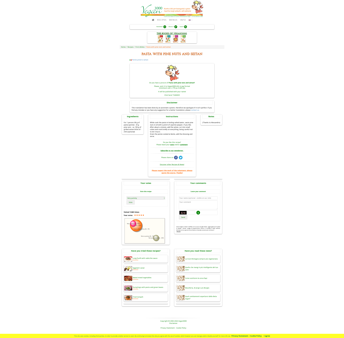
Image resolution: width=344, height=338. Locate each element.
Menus (173, 19)
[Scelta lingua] (190, 20)
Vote (130, 202)
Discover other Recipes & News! (172, 164)
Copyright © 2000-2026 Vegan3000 (173, 321)
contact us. (195, 110)
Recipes (162, 19)
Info (183, 19)
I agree (267, 336)
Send (183, 217)
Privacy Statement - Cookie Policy (246, 336)
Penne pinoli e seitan (140, 60)
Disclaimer (173, 323)
